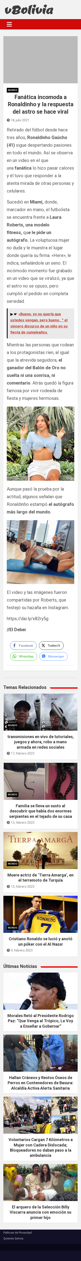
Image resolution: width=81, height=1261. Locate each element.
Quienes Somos (13, 1238)
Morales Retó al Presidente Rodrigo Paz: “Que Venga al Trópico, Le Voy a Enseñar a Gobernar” (40, 1021)
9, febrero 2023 (22, 950)
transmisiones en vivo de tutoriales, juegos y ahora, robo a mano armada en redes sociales (40, 742)
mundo (12, 90)
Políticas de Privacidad (17, 1232)
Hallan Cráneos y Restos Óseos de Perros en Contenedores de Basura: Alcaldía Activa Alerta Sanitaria (40, 1083)
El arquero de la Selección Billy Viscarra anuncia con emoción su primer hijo (40, 1212)
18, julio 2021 (20, 120)
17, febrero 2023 (22, 753)
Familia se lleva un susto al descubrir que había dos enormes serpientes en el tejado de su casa (40, 811)
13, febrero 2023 (22, 822)
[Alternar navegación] (9, 24)
